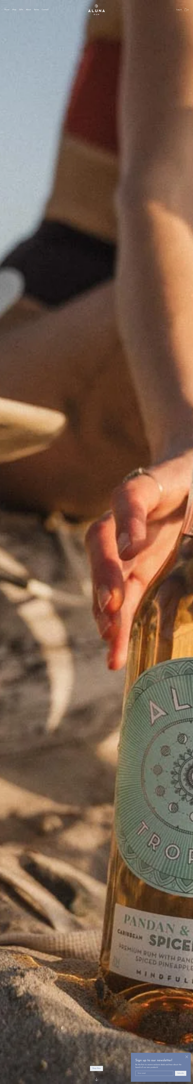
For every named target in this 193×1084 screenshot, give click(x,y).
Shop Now (96, 1068)
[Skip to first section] (96, 1079)
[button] (186, 10)
